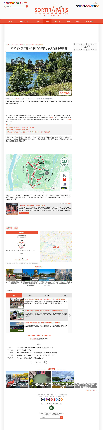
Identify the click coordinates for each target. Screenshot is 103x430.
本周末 (47, 295)
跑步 (13, 263)
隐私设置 (52, 396)
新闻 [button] (10, 21)
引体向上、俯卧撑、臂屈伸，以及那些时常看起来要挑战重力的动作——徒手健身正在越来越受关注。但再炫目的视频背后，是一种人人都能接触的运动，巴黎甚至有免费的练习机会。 (45, 315)
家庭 (68, 21)
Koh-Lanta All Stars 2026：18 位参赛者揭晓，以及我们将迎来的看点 (37, 353)
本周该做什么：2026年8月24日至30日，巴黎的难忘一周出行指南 (47, 283)
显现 (40, 396)
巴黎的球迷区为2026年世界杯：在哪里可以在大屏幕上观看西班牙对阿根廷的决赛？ (63, 385)
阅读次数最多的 (42, 339)
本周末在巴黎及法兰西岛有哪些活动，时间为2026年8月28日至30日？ (30, 283)
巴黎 (37, 263)
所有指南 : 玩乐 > (91, 390)
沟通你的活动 (45, 394)
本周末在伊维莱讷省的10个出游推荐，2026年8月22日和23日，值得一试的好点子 (28, 132)
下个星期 (63, 295)
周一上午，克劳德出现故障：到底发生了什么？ (30, 358)
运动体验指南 (32, 263)
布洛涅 (69, 120)
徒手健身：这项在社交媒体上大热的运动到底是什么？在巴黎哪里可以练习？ (43, 311)
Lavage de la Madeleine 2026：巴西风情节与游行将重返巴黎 (35, 347)
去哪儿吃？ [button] (24, 21)
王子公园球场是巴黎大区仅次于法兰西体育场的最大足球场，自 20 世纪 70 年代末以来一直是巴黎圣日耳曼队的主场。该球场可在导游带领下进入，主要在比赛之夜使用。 (45, 326)
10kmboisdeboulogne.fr (21, 260)
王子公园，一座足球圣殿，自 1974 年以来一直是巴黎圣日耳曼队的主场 (42, 322)
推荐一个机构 (54, 394)
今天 (14, 295)
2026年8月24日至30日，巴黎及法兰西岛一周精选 (20, 127)
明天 (30, 295)
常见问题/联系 (63, 394)
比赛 (52, 118)
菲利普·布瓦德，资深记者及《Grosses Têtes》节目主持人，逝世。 (36, 355)
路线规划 (21, 247)
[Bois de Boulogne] (39, 73)
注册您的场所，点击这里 (12, 227)
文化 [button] (38, 21)
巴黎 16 (16, 263)
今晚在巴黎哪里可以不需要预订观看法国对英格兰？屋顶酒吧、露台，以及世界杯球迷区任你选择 (86, 385)
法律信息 (45, 396)
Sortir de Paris (60, 396)
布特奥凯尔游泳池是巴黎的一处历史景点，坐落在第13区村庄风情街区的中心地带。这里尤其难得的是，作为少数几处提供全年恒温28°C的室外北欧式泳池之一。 (45, 302)
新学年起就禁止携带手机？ (25, 350)
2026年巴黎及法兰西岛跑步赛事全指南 (17, 129)
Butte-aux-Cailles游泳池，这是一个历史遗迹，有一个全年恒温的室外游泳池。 (45, 299)
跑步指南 (21, 263)
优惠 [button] (77, 21)
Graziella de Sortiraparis (15, 99)
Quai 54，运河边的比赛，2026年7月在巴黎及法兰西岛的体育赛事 (40, 384)
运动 (10, 263)
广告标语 (38, 394)
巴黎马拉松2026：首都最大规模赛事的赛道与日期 (64, 283)
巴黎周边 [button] (89, 21)
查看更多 (37, 362)
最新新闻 (33, 339)
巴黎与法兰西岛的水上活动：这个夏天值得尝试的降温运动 (17, 384)
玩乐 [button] (47, 21)
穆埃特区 (26, 263)
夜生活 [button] (57, 21)
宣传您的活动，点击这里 (12, 229)
